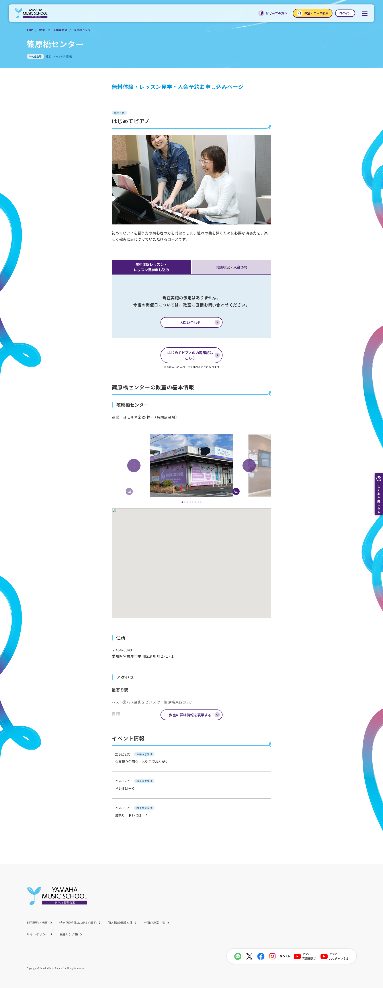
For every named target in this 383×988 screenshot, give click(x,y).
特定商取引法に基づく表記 (78, 922)
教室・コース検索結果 (53, 30)
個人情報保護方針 (120, 922)
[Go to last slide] (134, 465)
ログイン (345, 13)
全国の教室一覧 (154, 922)
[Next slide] (249, 465)
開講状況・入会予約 (232, 267)
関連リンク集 (68, 934)
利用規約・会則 (37, 922)
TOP (30, 30)
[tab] (182, 502)
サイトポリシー (37, 934)
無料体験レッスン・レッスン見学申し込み (151, 267)
